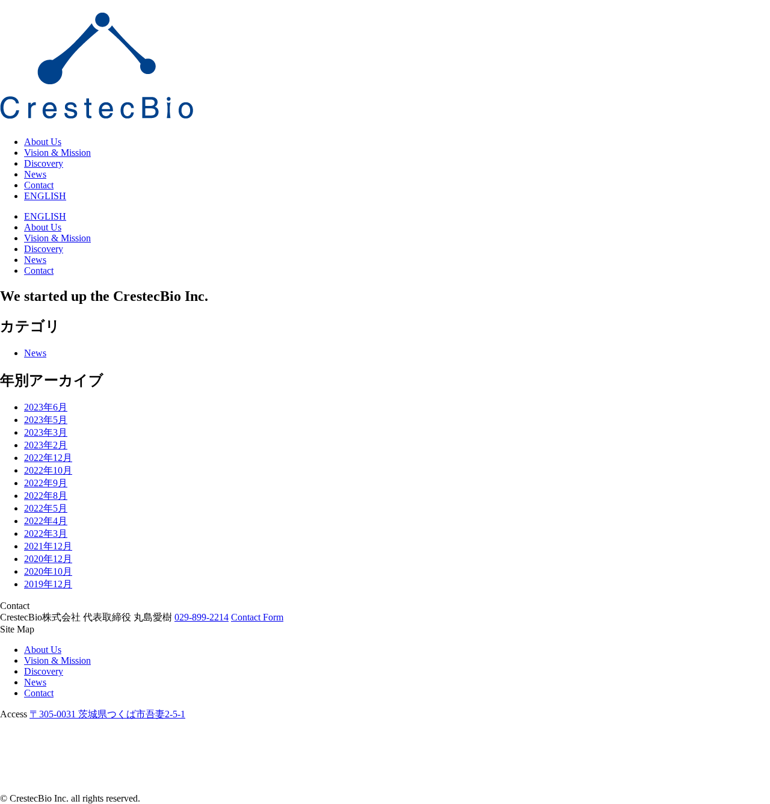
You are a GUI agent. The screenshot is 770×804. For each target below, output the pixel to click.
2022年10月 (48, 470)
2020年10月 (48, 571)
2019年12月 (48, 584)
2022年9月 (45, 483)
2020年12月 (48, 559)
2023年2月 (45, 445)
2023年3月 (45, 432)
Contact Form (257, 617)
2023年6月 (45, 407)
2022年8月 (45, 495)
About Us (42, 142)
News (35, 174)
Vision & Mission (57, 152)
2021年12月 (48, 546)
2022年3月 (45, 533)
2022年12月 (48, 458)
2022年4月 (45, 521)
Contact (39, 185)
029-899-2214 (201, 617)
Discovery (43, 163)
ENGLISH (45, 196)
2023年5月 (45, 420)
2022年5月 (45, 508)
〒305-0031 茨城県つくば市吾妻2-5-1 (107, 714)
